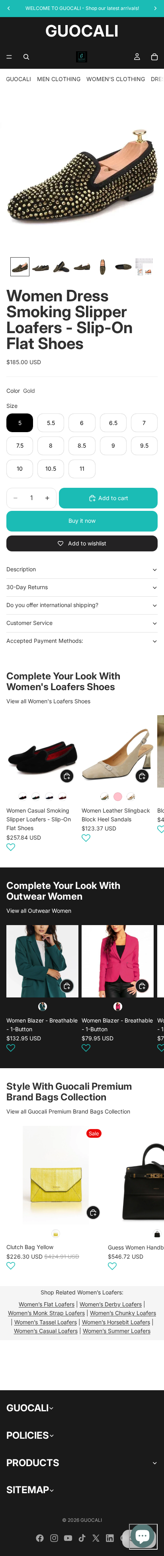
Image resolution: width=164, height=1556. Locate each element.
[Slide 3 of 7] (61, 267)
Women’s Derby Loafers (111, 1304)
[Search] (26, 57)
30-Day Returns (27, 587)
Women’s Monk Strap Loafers (46, 1313)
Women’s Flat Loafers (46, 1304)
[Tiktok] (82, 1538)
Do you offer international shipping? (52, 604)
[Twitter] (96, 1538)
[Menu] (9, 57)
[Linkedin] (110, 1538)
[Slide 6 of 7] (123, 267)
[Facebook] (40, 1538)
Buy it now (82, 520)
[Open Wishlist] (10, 847)
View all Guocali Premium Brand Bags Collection (68, 1111)
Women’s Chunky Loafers (123, 1313)
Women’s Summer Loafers (116, 1330)
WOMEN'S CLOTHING (115, 79)
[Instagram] (54, 1538)
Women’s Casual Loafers (46, 1330)
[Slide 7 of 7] (144, 267)
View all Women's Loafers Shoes (48, 701)
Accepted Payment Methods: (44, 640)
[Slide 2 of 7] (40, 267)
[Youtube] (68, 1538)
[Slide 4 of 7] (82, 267)
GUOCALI (18, 79)
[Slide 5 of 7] (102, 267)
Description (21, 569)
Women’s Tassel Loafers (45, 1322)
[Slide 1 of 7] (20, 267)
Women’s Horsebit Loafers (116, 1322)
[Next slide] (148, 785)
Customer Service (29, 622)
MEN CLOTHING (58, 79)
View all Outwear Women (38, 910)
